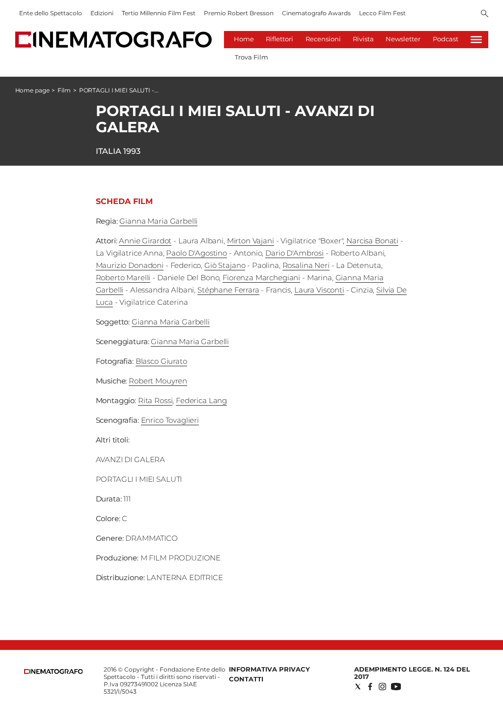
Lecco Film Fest (382, 13)
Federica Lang (201, 400)
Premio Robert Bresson (239, 13)
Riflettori (279, 39)
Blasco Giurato (161, 361)
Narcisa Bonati (372, 240)
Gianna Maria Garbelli (158, 221)
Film (64, 90)
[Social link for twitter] (358, 686)
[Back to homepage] (53, 671)
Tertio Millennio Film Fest (159, 13)
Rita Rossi (155, 400)
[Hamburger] (476, 39)
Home (244, 39)
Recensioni (323, 39)
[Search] (484, 14)
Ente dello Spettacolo (50, 13)
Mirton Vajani (250, 240)
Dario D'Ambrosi (294, 253)
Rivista (363, 39)
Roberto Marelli (123, 277)
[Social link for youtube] (396, 686)
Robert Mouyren (158, 380)
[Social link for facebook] (370, 686)
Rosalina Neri (306, 265)
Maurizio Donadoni (130, 265)
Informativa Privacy (269, 669)
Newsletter (403, 39)
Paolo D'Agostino (196, 253)
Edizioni (101, 13)
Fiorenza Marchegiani (261, 277)
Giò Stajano (224, 265)
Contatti (246, 679)
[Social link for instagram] (382, 686)
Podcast (445, 39)
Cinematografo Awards (316, 13)
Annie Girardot (145, 240)
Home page (32, 90)
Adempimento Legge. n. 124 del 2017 (412, 672)
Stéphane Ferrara (228, 289)
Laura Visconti (319, 289)
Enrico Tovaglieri (170, 420)
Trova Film (251, 57)
